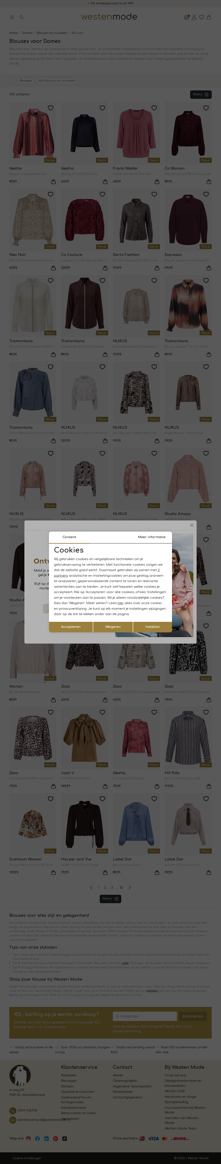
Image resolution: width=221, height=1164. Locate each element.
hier (121, 603)
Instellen (152, 627)
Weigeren (113, 627)
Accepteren (71, 627)
